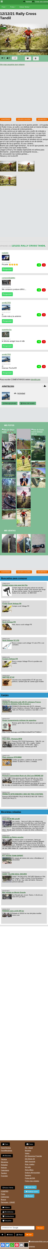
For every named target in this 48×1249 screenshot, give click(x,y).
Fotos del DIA (30, 1178)
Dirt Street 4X (30, 1159)
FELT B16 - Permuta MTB (12, 739)
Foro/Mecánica (6, 1150)
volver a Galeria (24, 119)
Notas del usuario (28, 403)
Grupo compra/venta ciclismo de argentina (19, 720)
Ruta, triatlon (29, 1164)
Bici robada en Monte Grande (14, 892)
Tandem (4, 1173)
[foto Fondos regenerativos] (38, 479)
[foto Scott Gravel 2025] (9, 435)
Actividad (21, 393)
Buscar (3, 1199)
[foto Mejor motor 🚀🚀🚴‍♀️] (9, 430)
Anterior (6, 119)
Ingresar (29, 1)
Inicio (10, 1235)
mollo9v (5, 253)
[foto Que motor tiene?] (24, 472)
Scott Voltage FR (9, 622)
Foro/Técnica (6, 1148)
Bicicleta (8, 1156)
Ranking (28, 1175)
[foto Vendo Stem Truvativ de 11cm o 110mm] (38, 535)
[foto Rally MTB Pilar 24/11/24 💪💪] (24, 451)
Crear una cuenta (41, 1)
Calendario (5, 1170)
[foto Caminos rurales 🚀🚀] (38, 462)
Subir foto (31, 1187)
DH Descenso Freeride (33, 1156)
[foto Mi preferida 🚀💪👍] (38, 437)
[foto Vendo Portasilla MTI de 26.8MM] (9, 535)
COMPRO (4, 1191)
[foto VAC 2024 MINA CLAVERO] (38, 469)
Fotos (12, 7)
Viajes (27, 1153)
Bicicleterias (8, 1212)
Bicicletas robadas (11, 812)
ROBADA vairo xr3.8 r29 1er (13, 911)
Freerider (4, 1176)
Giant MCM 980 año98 (11, 819)
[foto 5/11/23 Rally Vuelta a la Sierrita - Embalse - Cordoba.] (9, 511)
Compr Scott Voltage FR (11, 603)
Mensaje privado (10, 403)
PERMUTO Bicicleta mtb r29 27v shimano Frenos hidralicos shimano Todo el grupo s (21, 703)
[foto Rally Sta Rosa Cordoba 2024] (9, 462)
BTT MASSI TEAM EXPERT (12, 855)
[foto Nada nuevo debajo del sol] (38, 430)
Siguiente (42, 119)
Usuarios (7, 1220)
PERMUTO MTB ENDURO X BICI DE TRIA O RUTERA (22, 794)
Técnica (4, 1159)
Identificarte (35, 380)
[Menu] (1, 1)
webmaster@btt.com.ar (39, 1241)
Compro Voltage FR (10, 659)
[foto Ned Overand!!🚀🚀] (24, 430)
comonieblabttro (8, 278)
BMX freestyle (30, 1161)
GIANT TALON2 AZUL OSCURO (14, 874)
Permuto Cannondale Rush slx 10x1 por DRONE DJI (22, 776)
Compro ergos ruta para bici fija (14, 585)
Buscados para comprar (14, 578)
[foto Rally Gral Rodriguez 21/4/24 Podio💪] (24, 487)
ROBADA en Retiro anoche (12, 837)
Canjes (5, 695)
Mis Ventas (10, 531)
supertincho (7, 330)
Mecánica (4, 1162)
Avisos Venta (24, 7)
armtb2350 (6, 303)
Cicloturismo (9, 1216)
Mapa (20, 1235)
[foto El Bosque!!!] (9, 480)
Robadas (4, 1165)
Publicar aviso (32, 1191)
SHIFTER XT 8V (8, 677)
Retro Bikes (29, 1170)
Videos (7, 1207)
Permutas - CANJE (8, 1202)
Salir (30, 1235)
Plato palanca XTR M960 (12, 757)
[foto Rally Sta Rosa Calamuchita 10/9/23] (24, 510)
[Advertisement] (24, 91)
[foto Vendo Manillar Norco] (24, 535)
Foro (3, 7)
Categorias (5, 1197)
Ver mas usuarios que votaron (12, 64)
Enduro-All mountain (32, 1173)
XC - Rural (29, 1148)
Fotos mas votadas (32, 1181)
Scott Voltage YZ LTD (10, 640)
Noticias (4, 1167)
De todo (28, 1167)
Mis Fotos (9, 425)
